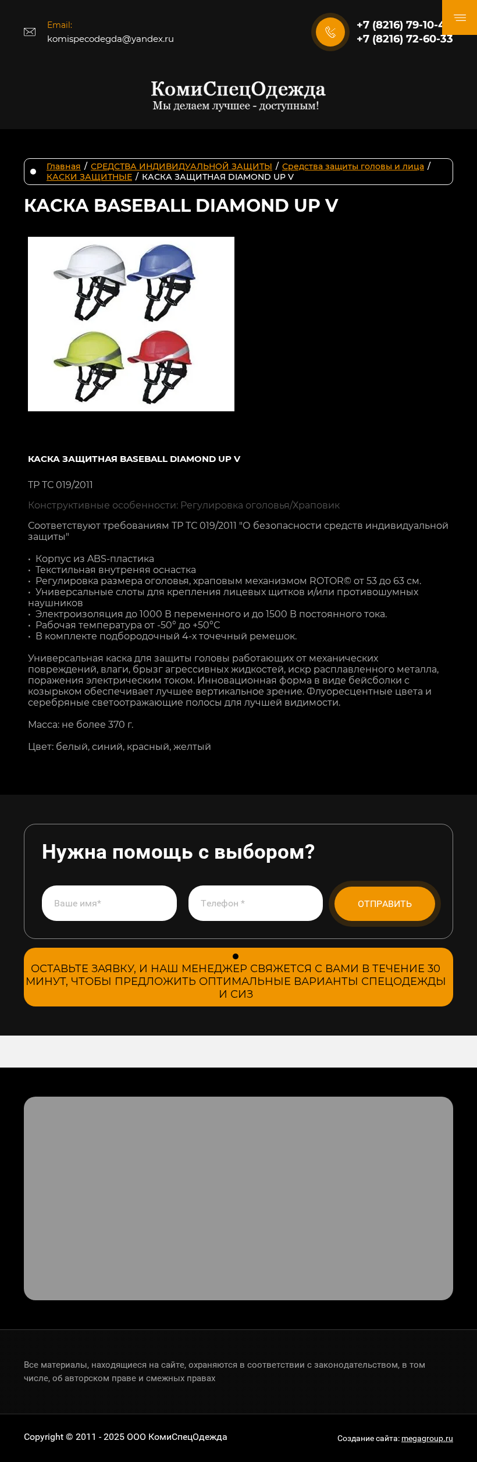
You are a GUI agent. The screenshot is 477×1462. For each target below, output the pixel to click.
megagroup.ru (427, 1438)
